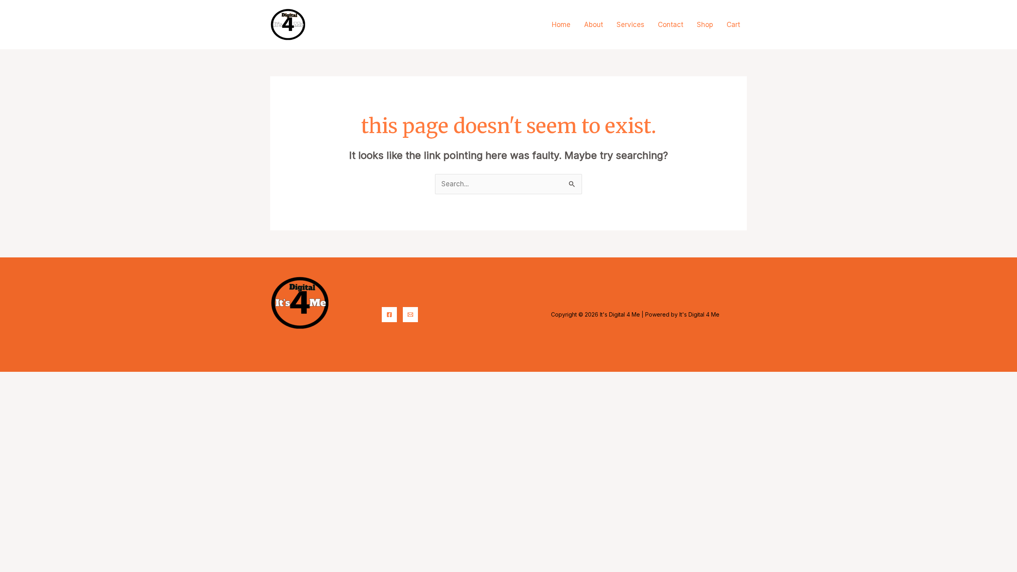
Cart (733, 25)
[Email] (410, 314)
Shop (705, 25)
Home (561, 25)
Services (630, 25)
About (593, 25)
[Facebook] (389, 314)
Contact (670, 25)
